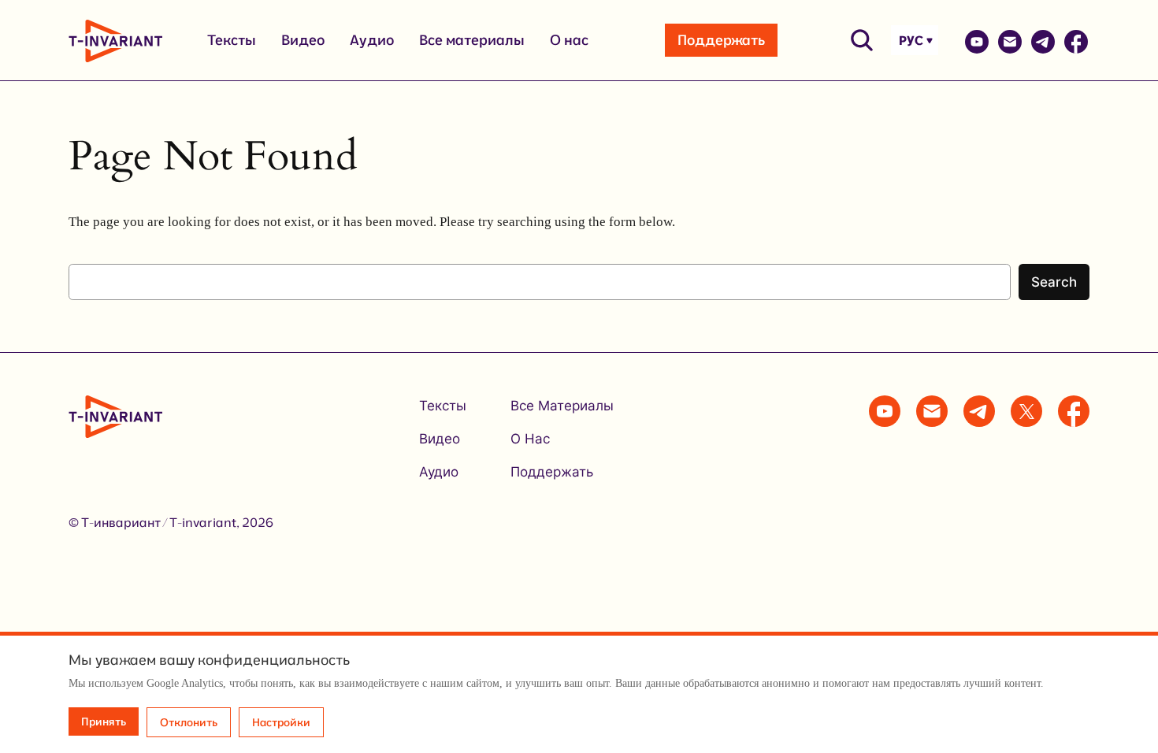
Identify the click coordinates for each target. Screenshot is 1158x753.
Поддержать (721, 40)
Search (1054, 282)
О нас (569, 40)
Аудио (372, 40)
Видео (303, 40)
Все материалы (472, 40)
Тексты (231, 40)
